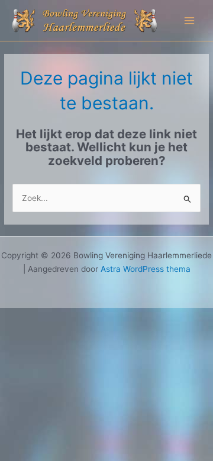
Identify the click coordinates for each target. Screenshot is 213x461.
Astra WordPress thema (146, 269)
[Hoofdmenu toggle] (190, 20)
